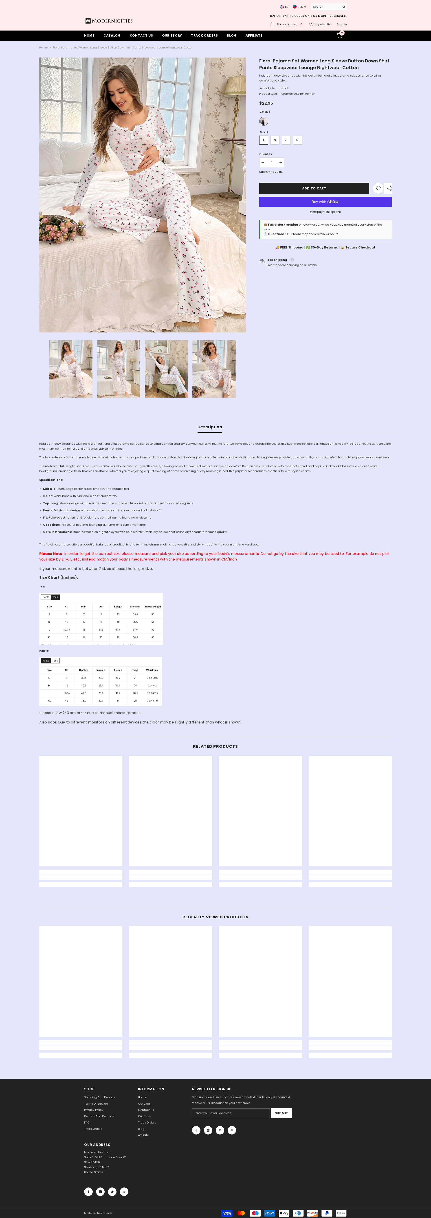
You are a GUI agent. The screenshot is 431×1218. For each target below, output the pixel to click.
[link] (378, 188)
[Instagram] (208, 1130)
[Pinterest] (220, 1130)
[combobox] (324, 6)
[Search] (329, 6)
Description (210, 427)
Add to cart (314, 188)
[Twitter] (232, 1130)
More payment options (325, 212)
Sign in (342, 24)
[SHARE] (388, 188)
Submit (281, 1113)
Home (43, 47)
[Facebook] (196, 1130)
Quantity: (266, 154)
